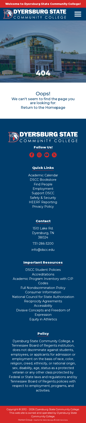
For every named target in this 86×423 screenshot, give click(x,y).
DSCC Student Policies (43, 270)
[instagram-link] (39, 154)
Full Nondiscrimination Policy (43, 288)
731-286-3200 (43, 244)
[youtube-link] (46, 154)
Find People (43, 184)
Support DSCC (43, 193)
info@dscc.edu (43, 250)
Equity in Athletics (43, 319)
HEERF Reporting (43, 202)
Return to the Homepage (43, 107)
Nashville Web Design (44, 420)
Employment (43, 189)
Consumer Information (43, 292)
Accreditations (43, 274)
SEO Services (62, 420)
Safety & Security (43, 198)
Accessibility (43, 306)
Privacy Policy (43, 207)
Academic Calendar (43, 175)
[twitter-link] (54, 154)
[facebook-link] (31, 154)
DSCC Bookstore (43, 180)
